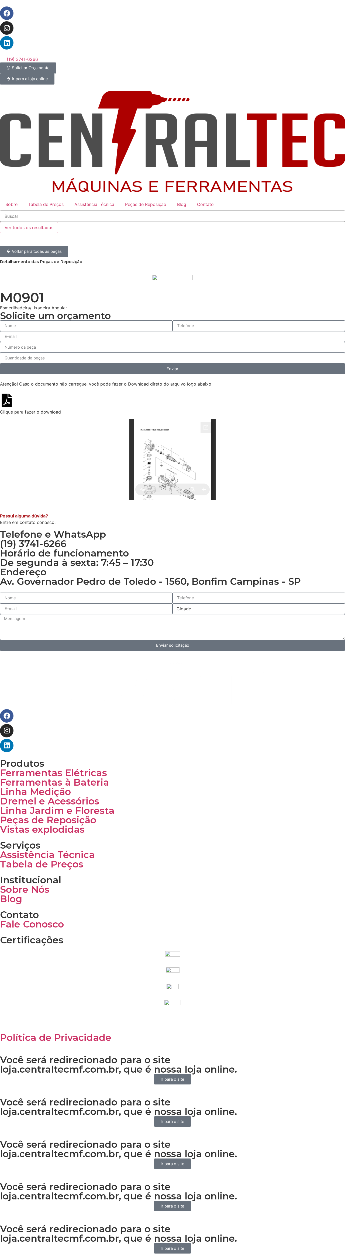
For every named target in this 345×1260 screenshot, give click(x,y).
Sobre (11, 204)
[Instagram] (6, 28)
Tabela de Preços (46, 204)
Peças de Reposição (145, 204)
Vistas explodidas (42, 829)
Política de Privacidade (55, 1037)
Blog (181, 204)
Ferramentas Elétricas (53, 773)
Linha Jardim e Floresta (57, 810)
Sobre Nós (24, 889)
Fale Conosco (32, 924)
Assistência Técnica (94, 204)
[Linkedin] (6, 43)
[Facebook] (6, 13)
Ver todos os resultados (29, 227)
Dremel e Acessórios (49, 801)
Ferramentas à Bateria (54, 782)
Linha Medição (35, 791)
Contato (205, 204)
